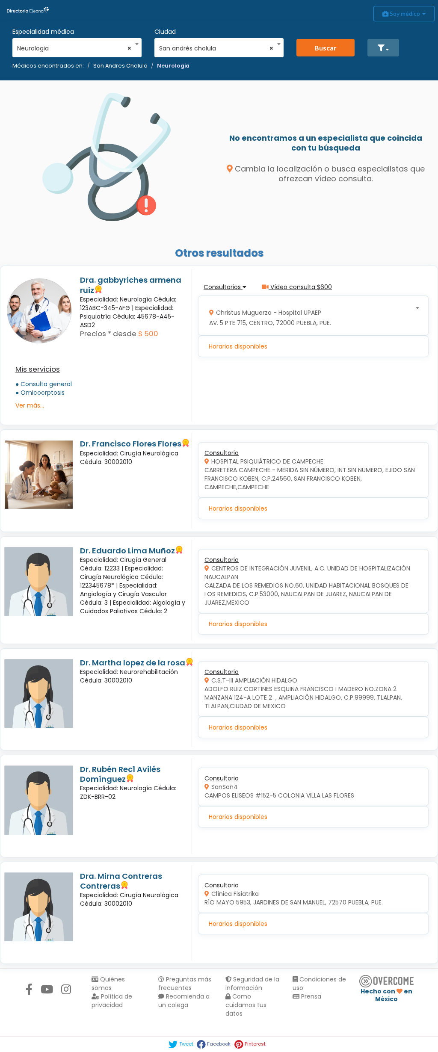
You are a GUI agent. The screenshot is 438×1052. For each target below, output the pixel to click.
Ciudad (165, 31)
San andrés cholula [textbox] (216, 48)
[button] (383, 47)
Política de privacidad (112, 1000)
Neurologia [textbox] (74, 48)
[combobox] (74, 46)
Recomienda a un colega (184, 1000)
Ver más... (29, 405)
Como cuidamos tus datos (245, 1005)
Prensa (310, 996)
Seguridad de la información (252, 983)
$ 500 (148, 333)
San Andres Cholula (120, 65)
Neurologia (173, 65)
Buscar (325, 48)
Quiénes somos (108, 983)
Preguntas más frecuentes (184, 983)
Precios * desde (108, 333)
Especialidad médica (43, 31)
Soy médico (404, 13)
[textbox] (310, 315)
